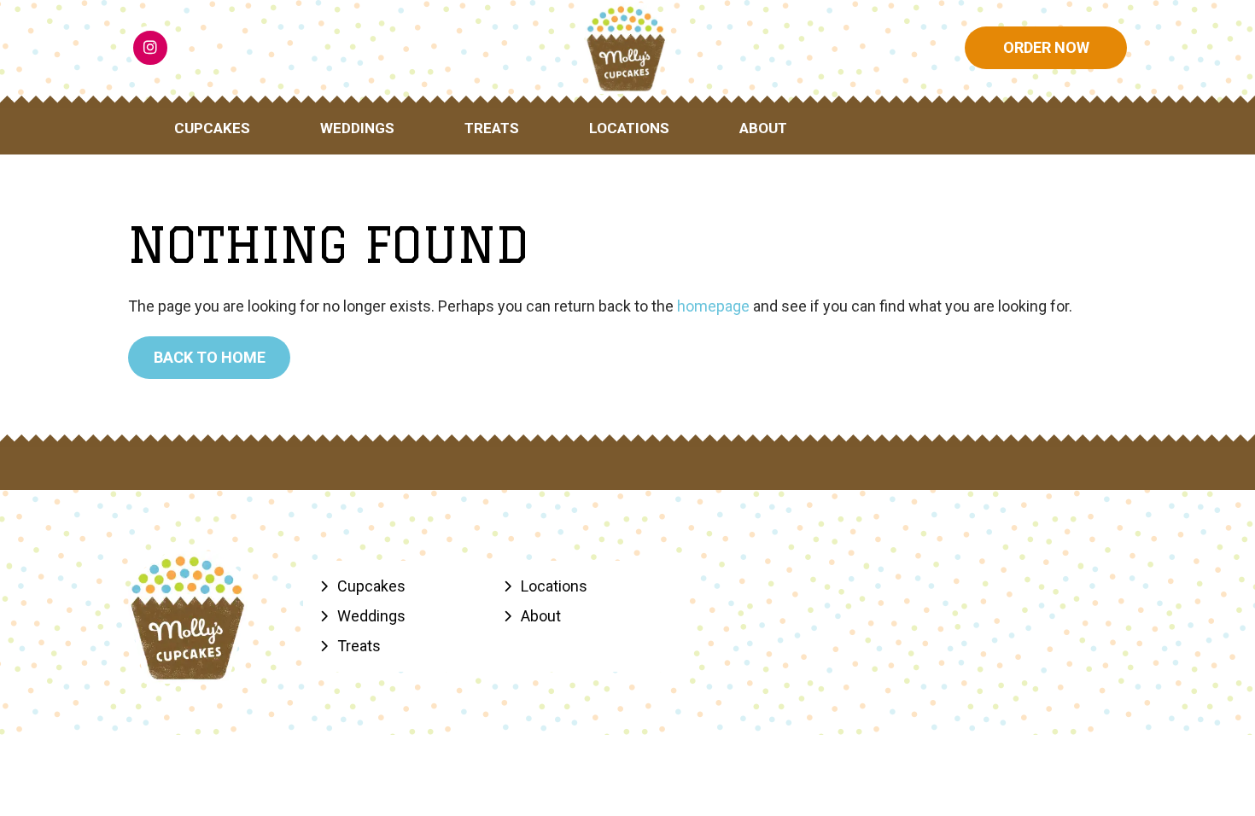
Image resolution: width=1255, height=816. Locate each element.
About (763, 128)
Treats (491, 128)
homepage (713, 306)
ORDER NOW (1046, 47)
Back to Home (210, 357)
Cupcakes (212, 128)
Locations (629, 128)
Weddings (357, 128)
